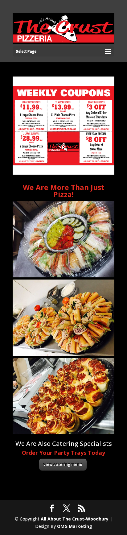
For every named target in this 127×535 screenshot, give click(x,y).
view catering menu (62, 464)
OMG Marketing (74, 526)
